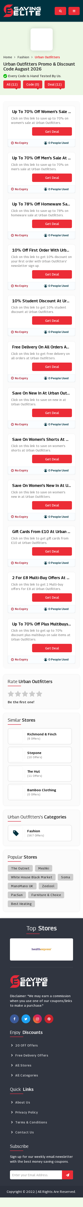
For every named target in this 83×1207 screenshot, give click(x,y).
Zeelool (48, 886)
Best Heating (21, 904)
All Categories (26, 1075)
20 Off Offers (26, 1045)
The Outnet (20, 868)
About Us (22, 1102)
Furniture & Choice (46, 895)
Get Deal (52, 131)
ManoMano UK (22, 886)
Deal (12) (55, 84)
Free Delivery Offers (31, 1055)
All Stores (23, 1065)
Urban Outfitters (47, 57)
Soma (65, 877)
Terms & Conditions (31, 1122)
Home (7, 57)
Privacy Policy (26, 1112)
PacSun (17, 895)
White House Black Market (31, 877)
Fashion (23, 57)
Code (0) (32, 84)
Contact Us (24, 1132)
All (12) (12, 84)
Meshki (43, 868)
